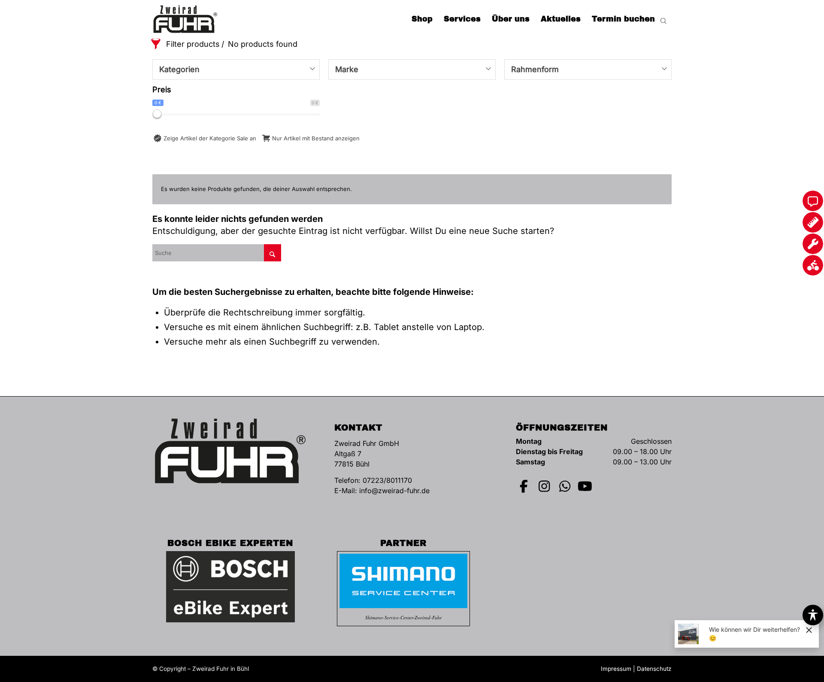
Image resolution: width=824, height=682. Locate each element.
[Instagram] (544, 486)
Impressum (616, 668)
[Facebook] (524, 486)
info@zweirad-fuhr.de (394, 490)
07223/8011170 (387, 480)
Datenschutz (654, 668)
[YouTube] (585, 486)
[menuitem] (422, 19)
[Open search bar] (663, 19)
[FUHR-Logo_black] (185, 19)
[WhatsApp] (565, 486)
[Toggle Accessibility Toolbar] (813, 615)
